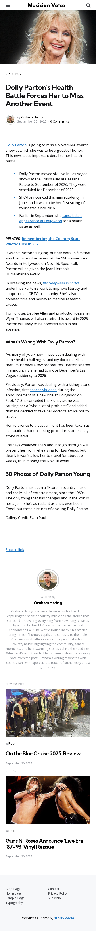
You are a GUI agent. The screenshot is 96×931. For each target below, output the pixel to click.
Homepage (14, 893)
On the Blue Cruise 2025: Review (43, 753)
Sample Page (15, 898)
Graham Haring (32, 117)
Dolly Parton (16, 145)
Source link (15, 549)
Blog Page (13, 889)
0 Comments (59, 121)
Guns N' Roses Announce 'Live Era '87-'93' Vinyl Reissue (44, 843)
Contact (53, 889)
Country (15, 74)
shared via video (43, 389)
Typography (14, 903)
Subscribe (55, 898)
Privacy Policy (58, 893)
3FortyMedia (64, 918)
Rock (11, 743)
